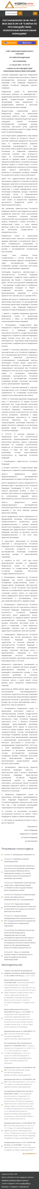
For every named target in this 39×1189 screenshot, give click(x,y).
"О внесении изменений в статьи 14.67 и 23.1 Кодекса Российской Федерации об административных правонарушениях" (20, 1083)
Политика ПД (24, 1187)
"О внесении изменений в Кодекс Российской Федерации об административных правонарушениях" (20, 1035)
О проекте (14, 1187)
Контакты (5, 1187)
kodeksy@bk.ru (25, 1183)
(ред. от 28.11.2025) (20, 973)
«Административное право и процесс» (15, 1180)
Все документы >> (30, 1154)
